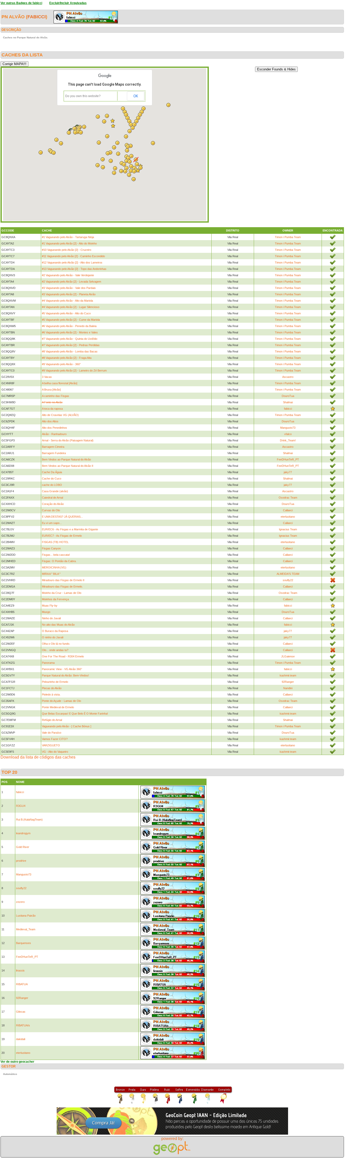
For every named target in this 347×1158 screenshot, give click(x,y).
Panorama (48, 662)
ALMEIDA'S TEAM (288, 573)
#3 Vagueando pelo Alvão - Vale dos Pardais (69, 287)
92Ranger (288, 681)
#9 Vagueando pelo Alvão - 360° (61, 364)
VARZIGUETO (51, 745)
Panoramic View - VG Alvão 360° (62, 669)
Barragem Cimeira (53, 446)
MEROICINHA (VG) (54, 567)
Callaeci (288, 510)
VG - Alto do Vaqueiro (55, 751)
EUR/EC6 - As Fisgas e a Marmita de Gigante (70, 529)
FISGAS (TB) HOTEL (55, 542)
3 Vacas (47, 376)
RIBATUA (22, 984)
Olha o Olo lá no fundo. (56, 643)
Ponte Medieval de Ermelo (58, 707)
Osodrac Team (288, 497)
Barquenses (23, 943)
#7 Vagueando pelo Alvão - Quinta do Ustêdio (69, 338)
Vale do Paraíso (51, 732)
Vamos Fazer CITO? (55, 738)
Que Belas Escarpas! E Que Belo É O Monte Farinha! (75, 713)
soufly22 (288, 580)
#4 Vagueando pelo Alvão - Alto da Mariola (67, 300)
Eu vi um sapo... (52, 522)
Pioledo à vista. (51, 694)
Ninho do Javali (51, 618)
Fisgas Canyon (51, 548)
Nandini (287, 688)
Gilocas (20, 1011)
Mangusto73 (287, 427)
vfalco (288, 434)
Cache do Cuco (51, 478)
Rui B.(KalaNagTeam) (29, 819)
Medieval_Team (25, 929)
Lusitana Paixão (26, 915)
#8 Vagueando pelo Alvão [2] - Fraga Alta (66, 357)
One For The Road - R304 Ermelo (63, 656)
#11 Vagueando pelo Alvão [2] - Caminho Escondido (73, 256)
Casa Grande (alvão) (55, 491)
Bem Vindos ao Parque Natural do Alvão (66, 459)
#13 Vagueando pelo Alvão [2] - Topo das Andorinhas (74, 268)
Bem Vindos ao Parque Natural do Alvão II (67, 465)
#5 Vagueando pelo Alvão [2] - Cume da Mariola (71, 319)
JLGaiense (288, 656)
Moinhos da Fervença (55, 599)
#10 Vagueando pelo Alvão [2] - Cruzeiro (66, 249)
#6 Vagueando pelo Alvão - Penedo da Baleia (69, 326)
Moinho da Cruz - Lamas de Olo (61, 592)
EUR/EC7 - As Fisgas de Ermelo (62, 535)
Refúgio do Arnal (52, 719)
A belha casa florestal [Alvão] (59, 383)
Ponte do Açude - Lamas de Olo (61, 700)
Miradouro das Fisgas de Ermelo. (62, 586)
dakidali (20, 1039)
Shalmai (288, 402)
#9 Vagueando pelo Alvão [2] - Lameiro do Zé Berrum (74, 370)
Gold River (22, 846)
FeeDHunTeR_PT (288, 459)
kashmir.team (288, 675)
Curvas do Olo (51, 510)
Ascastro (287, 376)
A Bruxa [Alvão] (51, 389)
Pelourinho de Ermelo (55, 681)
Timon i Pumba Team (288, 237)
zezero (20, 901)
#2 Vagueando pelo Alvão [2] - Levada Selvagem (71, 281)
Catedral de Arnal (52, 497)
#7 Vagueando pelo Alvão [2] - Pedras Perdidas (71, 345)
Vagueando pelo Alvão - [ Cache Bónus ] (66, 726)
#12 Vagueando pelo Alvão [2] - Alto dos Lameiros (72, 262)
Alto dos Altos (50, 421)
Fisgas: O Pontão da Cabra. (59, 561)
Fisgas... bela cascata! (56, 554)
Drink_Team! (288, 440)
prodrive (21, 860)
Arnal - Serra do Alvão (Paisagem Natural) (67, 440)
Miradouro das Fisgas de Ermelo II (63, 580)
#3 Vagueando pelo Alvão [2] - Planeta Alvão (69, 294)
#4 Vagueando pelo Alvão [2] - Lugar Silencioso (70, 306)
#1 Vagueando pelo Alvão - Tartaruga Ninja (68, 237)
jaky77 (288, 472)
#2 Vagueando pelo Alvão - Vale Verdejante (68, 275)
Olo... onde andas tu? (55, 650)
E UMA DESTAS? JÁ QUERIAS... (62, 516)
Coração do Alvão (53, 503)
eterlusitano (288, 516)
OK (135, 96)
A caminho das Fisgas (55, 395)
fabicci (36, 16)
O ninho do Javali (52, 637)
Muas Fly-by (49, 605)
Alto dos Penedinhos (54, 427)
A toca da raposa (52, 408)
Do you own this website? (83, 96)
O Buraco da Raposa (55, 630)
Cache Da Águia (52, 472)
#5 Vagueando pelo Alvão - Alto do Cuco (66, 313)
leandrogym (23, 833)
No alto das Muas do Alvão (58, 624)
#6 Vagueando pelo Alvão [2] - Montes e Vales (70, 332)
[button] (134, 171)
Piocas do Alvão (51, 688)
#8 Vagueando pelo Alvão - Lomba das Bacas (70, 351)
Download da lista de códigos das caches (38, 757)
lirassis (20, 970)
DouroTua (288, 395)
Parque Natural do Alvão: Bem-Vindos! (65, 675)
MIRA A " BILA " (51, 573)
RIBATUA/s (23, 1025)
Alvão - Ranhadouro (54, 434)
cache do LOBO (52, 484)
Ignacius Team (288, 529)
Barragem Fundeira (54, 453)
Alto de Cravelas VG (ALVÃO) (60, 414)
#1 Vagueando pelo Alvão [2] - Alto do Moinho (69, 243)
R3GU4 (20, 805)
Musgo (46, 611)
